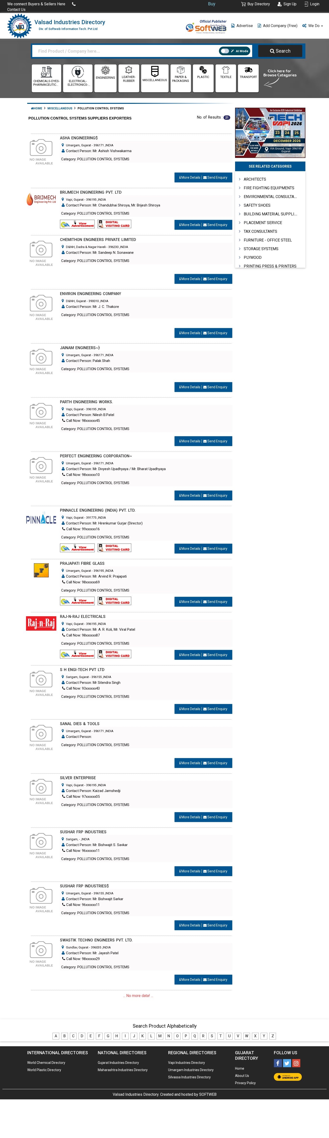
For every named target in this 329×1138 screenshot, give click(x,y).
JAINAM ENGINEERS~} (80, 348)
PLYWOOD (253, 257)
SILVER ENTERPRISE (78, 778)
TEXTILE (225, 77)
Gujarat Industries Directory (118, 1063)
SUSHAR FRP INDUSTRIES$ (84, 886)
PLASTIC (203, 77)
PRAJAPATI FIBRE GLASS (82, 563)
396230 (113, 247)
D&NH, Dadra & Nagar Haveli (86, 247)
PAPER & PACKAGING (180, 79)
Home (37, 108)
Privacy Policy (245, 1083)
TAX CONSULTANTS (260, 231)
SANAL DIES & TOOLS (79, 723)
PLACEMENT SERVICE (263, 222)
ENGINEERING (105, 77)
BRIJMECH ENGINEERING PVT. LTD (91, 192)
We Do (314, 25)
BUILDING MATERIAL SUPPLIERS (272, 214)
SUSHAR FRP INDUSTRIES (83, 832)
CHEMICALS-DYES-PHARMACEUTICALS (46, 83)
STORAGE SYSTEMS (261, 249)
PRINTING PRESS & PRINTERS (270, 266)
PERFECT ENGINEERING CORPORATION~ (96, 456)
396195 (91, 199)
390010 (94, 301)
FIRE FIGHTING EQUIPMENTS (269, 188)
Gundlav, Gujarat (77, 947)
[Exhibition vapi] (270, 132)
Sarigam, (72, 839)
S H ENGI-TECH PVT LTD (82, 669)
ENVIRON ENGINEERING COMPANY (90, 293)
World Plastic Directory (44, 1070)
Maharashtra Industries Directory (123, 1070)
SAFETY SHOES (257, 205)
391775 (91, 517)
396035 (96, 947)
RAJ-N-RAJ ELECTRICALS (82, 616)
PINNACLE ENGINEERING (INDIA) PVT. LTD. (98, 510)
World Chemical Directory (46, 1063)
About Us (242, 1076)
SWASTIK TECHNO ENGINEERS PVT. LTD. (96, 940)
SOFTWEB (208, 1094)
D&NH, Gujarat (76, 301)
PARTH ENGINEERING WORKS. (86, 402)
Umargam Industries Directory (191, 1070)
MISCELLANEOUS (155, 80)
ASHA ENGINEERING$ (79, 138)
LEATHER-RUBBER (129, 79)
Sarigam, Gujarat (77, 677)
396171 (99, 145)
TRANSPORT (248, 77)
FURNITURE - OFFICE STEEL (268, 240)
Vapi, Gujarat (75, 199)
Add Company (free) (280, 25)
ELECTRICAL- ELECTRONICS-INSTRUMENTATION (78, 83)
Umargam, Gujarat (78, 145)
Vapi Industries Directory (186, 1063)
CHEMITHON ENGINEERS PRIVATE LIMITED (98, 239)
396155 (97, 677)
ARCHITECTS (255, 179)
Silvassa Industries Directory (189, 1077)
